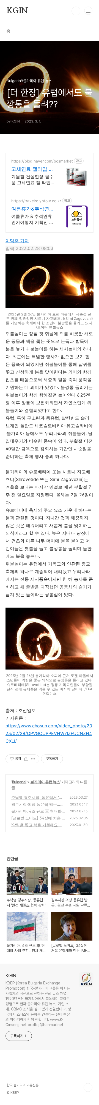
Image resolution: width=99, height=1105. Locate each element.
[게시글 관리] (33, 759)
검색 (76, 11)
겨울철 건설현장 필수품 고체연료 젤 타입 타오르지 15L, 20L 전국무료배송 (32, 180)
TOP (88, 1087)
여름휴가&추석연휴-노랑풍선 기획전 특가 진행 (32, 209)
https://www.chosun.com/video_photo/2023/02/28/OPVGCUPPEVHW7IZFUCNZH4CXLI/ (49, 733)
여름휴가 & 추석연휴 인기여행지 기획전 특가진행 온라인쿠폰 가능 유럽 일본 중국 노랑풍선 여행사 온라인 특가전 (32, 219)
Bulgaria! (19, 781)
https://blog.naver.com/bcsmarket (42, 161)
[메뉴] (88, 11)
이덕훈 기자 (17, 240)
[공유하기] (26, 759)
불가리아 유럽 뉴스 (45, 781)
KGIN (17, 11)
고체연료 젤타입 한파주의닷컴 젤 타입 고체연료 (32, 169)
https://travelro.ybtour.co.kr (36, 200)
